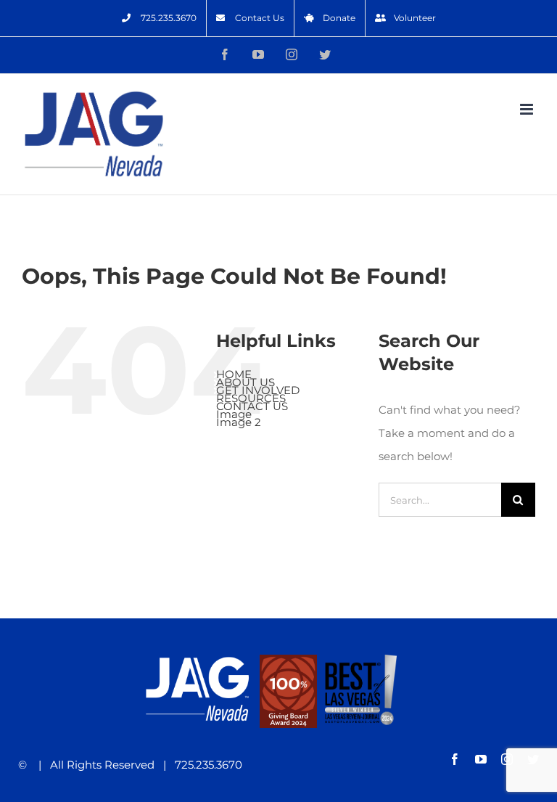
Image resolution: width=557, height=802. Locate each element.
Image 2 (238, 422)
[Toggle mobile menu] (527, 109)
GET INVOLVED (258, 390)
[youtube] (481, 759)
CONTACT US (252, 406)
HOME (234, 374)
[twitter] (533, 759)
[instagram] (507, 759)
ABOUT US (245, 382)
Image (234, 414)
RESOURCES (251, 398)
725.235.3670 (204, 765)
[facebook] (455, 759)
